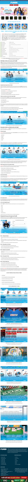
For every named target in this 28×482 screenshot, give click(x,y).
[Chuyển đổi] (1, 275)
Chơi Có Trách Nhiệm (17, 464)
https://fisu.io (5, 470)
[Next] (26, 11)
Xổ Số (16, 459)
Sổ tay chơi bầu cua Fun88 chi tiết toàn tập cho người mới (14, 362)
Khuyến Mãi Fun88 (3, 463)
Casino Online (17, 458)
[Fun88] (14, 2)
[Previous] (2, 11)
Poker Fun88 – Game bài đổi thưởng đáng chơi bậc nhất (14, 323)
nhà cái (8, 128)
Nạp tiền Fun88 (3, 460)
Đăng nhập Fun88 (3, 458)
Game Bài (16, 460)
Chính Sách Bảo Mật (3, 464)
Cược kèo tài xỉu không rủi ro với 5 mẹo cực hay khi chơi (14, 382)
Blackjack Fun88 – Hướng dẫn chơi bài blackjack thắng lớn (14, 401)
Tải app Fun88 (3, 459)
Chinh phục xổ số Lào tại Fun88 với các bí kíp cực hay (14, 421)
